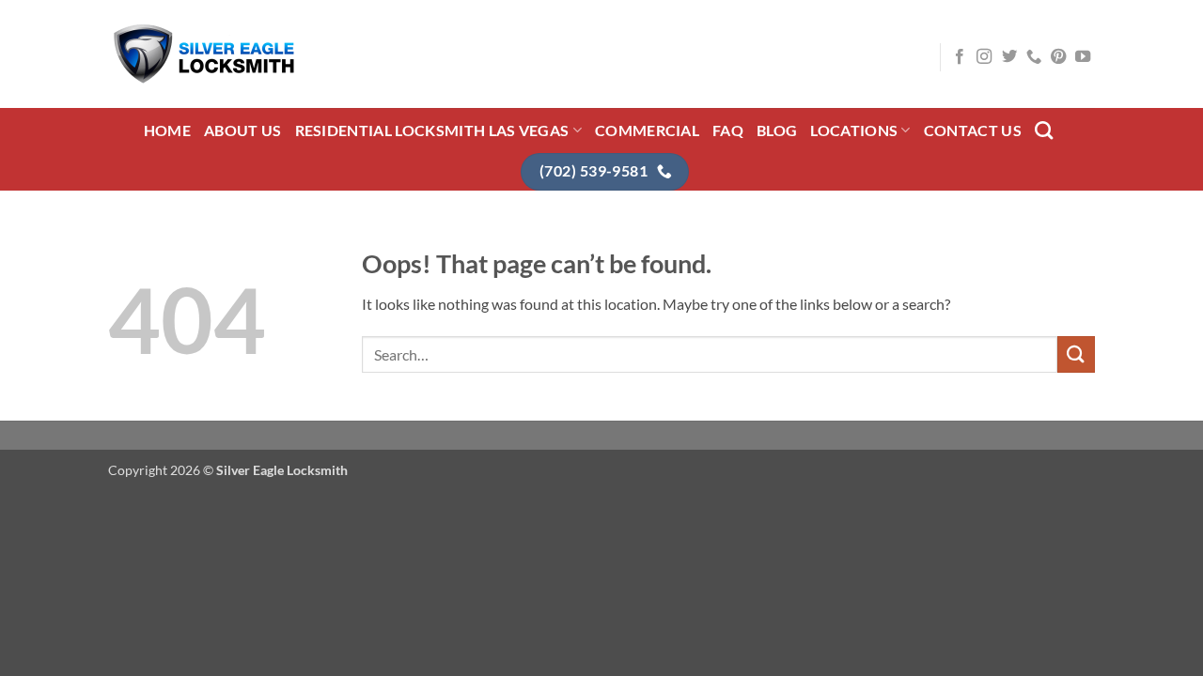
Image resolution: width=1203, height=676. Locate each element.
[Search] (1044, 130)
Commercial (647, 130)
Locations (854, 130)
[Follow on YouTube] (1082, 57)
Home (167, 130)
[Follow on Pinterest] (1058, 57)
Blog (777, 130)
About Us (243, 130)
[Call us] (1033, 57)
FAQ (727, 130)
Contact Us (973, 130)
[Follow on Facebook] (959, 57)
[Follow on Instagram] (984, 57)
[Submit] (1076, 354)
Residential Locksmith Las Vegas (432, 130)
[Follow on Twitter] (1009, 57)
